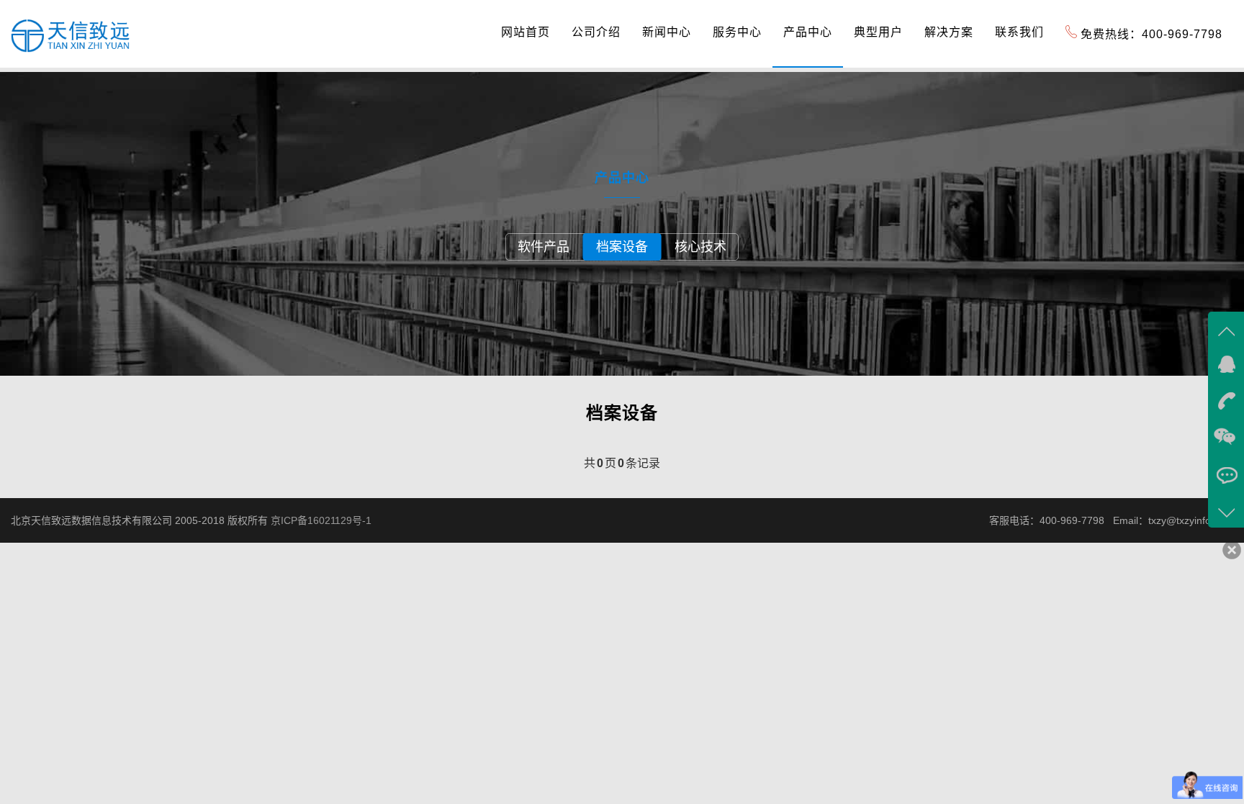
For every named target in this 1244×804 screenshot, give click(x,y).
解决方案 (948, 32)
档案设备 (622, 247)
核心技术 (700, 247)
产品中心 (807, 32)
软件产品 (543, 247)
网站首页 (525, 32)
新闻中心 (666, 32)
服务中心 (737, 32)
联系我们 (1019, 32)
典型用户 (878, 32)
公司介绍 (596, 32)
